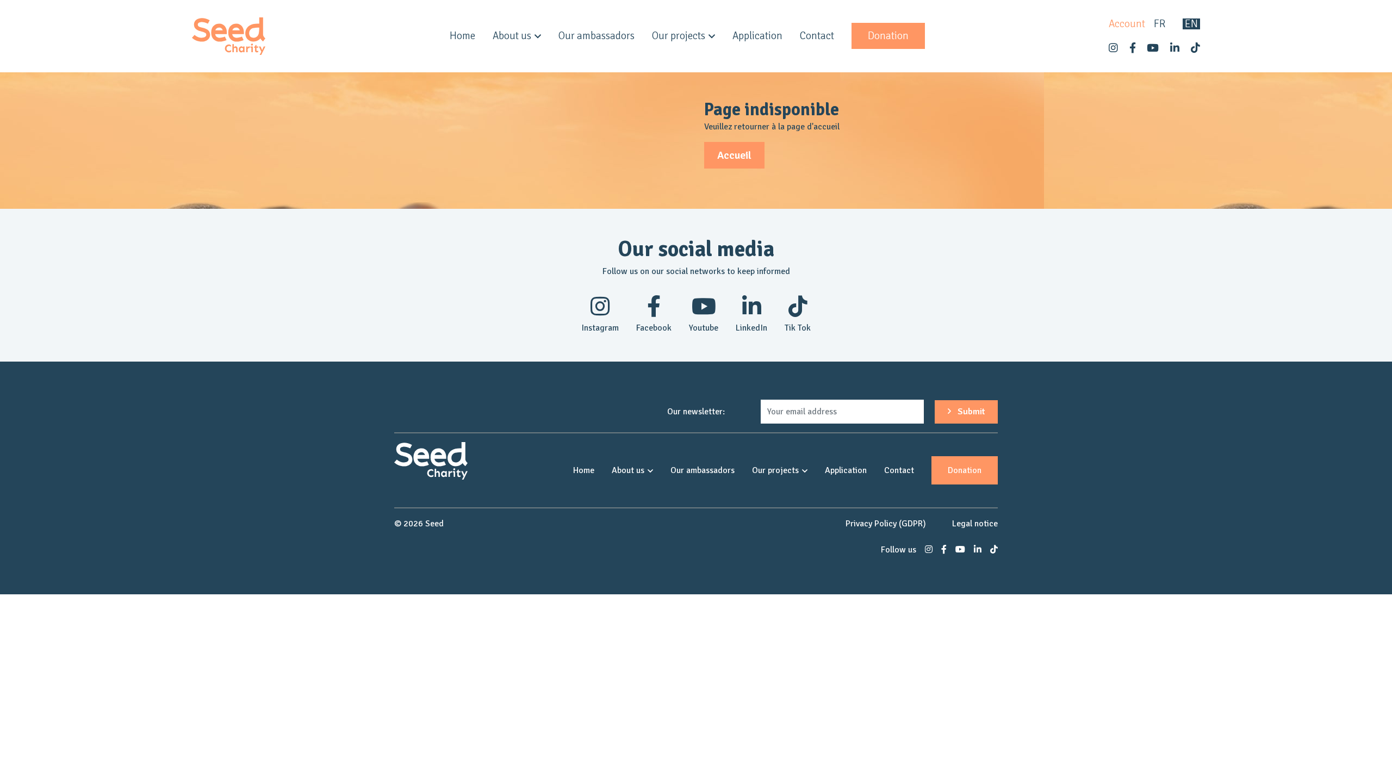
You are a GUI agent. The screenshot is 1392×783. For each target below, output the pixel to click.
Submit (970, 411)
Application (757, 35)
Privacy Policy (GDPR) (886, 523)
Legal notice (975, 523)
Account (1127, 23)
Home (462, 35)
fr (1159, 23)
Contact (817, 35)
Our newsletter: (696, 411)
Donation (888, 35)
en (1191, 23)
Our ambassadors (596, 35)
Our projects (678, 35)
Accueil (734, 155)
